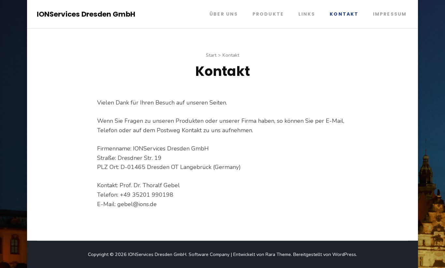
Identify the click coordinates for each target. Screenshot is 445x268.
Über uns (223, 14)
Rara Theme (278, 254)
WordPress (344, 254)
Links (306, 14)
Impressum (390, 14)
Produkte (268, 14)
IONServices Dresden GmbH (86, 14)
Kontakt (344, 14)
